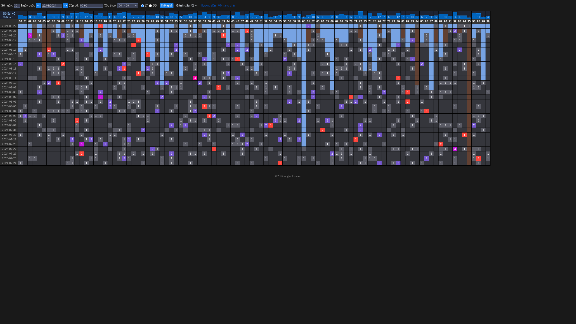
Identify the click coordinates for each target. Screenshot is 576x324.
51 (261, 21)
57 (289, 21)
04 (39, 21)
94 (464, 21)
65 (327, 21)
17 (100, 21)
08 (58, 21)
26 (143, 21)
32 (171, 21)
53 (270, 21)
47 (242, 21)
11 (39, 17)
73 (365, 21)
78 (388, 21)
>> (65, 5)
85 (421, 21)
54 (275, 21)
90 (445, 21)
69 (346, 21)
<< (38, 5)
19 (110, 21)
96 (473, 21)
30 (162, 21)
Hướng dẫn (208, 5)
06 (48, 21)
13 (128, 17)
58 (294, 21)
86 (426, 21)
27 (147, 21)
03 (34, 21)
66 (332, 21)
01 (25, 21)
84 (417, 21)
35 (185, 21)
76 (379, 21)
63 (318, 21)
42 (218, 21)
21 (119, 21)
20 (114, 21)
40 (209, 21)
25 (138, 21)
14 (204, 17)
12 (86, 17)
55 (280, 21)
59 (299, 21)
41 (214, 21)
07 (53, 21)
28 (152, 21)
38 (199, 21)
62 (313, 21)
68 (341, 21)
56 (284, 21)
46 (237, 21)
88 (436, 21)
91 (450, 21)
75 (374, 21)
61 (308, 21)
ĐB (154, 5)
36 (190, 21)
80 (398, 21)
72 (360, 21)
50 (256, 21)
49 (251, 21)
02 (30, 21)
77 (384, 21)
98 (483, 21)
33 (176, 21)
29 (157, 21)
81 (403, 21)
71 (355, 21)
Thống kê (167, 5)
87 (431, 21)
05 (44, 21)
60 (303, 21)
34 (180, 21)
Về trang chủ (226, 5)
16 (360, 17)
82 (407, 21)
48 (247, 21)
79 (393, 21)
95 (469, 21)
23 (128, 21)
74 (369, 21)
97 (478, 21)
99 (488, 21)
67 (336, 21)
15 (81, 17)
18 (105, 21)
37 (195, 21)
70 (351, 21)
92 (455, 21)
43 (223, 21)
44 (228, 21)
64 (322, 21)
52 (266, 21)
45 (232, 21)
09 (63, 21)
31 (166, 21)
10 (48, 17)
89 (440, 21)
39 (204, 21)
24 (133, 21)
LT (146, 5)
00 (20, 21)
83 (412, 21)
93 (459, 21)
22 (124, 21)
